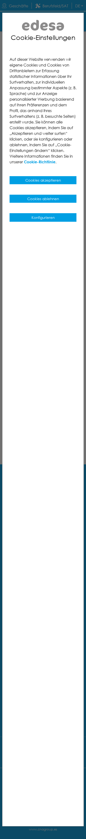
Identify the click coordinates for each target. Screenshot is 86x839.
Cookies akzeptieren (43, 180)
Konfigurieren (43, 217)
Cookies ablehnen (43, 198)
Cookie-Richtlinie (39, 162)
